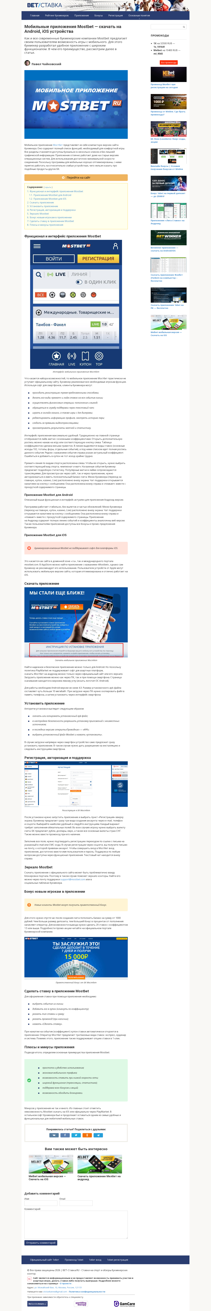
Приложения (81, 15)
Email (62, 1198)
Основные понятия (139, 15)
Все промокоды (168, 62)
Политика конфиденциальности (87, 1291)
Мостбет (58, 145)
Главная (34, 15)
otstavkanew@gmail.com (55, 1291)
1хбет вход (95, 1259)
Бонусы (98, 15)
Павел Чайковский (46, 64)
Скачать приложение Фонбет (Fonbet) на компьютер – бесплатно (167, 277)
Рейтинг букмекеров (57, 15)
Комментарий (32, 1209)
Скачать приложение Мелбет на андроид (99, 1178)
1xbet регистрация (117, 1259)
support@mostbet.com (72, 879)
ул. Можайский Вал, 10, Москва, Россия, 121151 (58, 1287)
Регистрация (115, 15)
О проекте (66, 1283)
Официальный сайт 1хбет (44, 1259)
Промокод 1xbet (74, 1259)
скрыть (48, 187)
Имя (26, 1198)
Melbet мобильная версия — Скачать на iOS (47, 1178)
